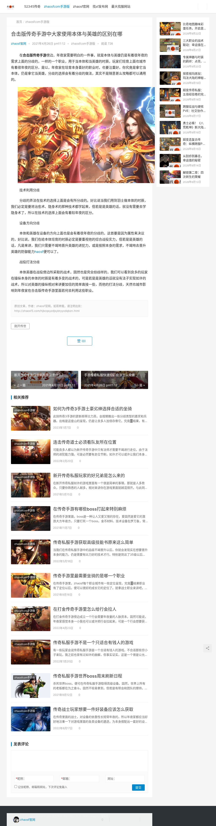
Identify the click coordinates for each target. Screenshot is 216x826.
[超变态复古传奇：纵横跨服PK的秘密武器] (170, 139)
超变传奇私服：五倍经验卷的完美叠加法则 (193, 94)
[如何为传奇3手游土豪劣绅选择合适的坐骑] (30, 418)
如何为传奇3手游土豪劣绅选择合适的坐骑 (92, 408)
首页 (19, 21)
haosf (39, 252)
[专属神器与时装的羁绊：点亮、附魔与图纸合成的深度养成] (170, 57)
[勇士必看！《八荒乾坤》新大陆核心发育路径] (170, 123)
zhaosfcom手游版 (57, 6)
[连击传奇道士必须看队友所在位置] (30, 451)
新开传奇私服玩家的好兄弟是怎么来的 (89, 475)
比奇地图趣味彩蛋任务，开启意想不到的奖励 (193, 28)
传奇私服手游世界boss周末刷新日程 (87, 676)
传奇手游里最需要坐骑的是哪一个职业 (89, 575)
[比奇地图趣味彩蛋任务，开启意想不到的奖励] (170, 24)
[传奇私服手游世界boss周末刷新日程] (30, 685)
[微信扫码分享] (116, 819)
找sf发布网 (100, 6)
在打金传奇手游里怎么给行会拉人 (84, 609)
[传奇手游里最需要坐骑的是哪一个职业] (30, 585)
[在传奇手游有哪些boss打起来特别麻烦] (30, 518)
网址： (112, 778)
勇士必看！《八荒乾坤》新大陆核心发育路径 (193, 127)
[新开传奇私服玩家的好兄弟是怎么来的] (30, 485)
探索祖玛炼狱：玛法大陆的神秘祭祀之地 (193, 78)
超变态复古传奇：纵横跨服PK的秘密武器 (193, 143)
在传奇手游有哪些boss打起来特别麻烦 (89, 509)
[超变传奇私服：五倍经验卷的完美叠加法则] (170, 90)
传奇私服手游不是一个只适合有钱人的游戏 (93, 642)
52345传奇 (32, 6)
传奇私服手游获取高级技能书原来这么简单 (93, 542)
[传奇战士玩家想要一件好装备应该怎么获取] (30, 719)
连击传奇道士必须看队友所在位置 (84, 442)
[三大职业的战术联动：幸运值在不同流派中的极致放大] (170, 40)
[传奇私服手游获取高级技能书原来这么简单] (30, 552)
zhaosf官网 (81, 6)
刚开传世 (20, 326)
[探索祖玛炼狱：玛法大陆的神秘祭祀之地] (170, 73)
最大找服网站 (120, 6)
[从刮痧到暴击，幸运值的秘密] (170, 156)
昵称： (21, 778)
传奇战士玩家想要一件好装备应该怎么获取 (93, 709)
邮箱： (66, 778)
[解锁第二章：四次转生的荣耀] (170, 172)
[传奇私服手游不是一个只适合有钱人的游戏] (30, 652)
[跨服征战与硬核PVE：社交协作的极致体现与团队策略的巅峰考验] (170, 106)
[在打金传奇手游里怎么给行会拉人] (30, 618)
